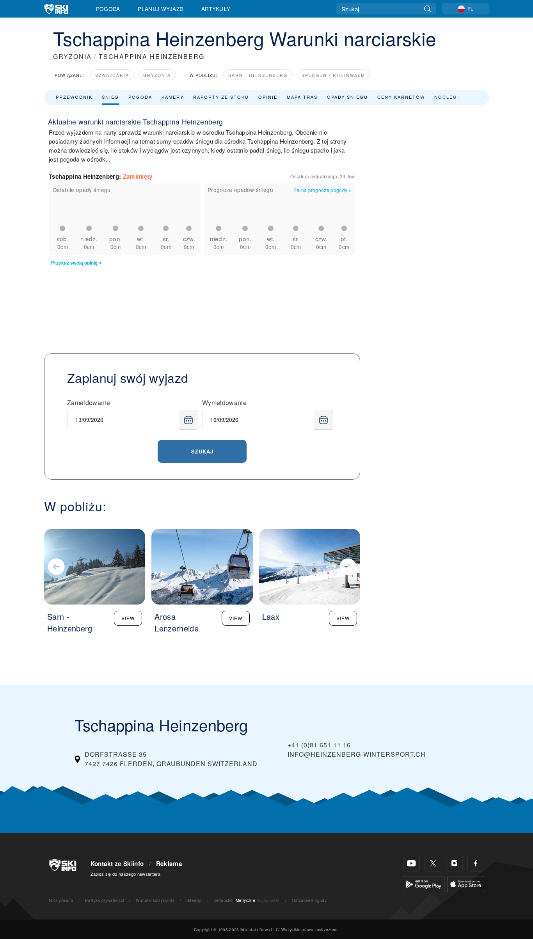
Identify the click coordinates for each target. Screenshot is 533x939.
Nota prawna (61, 900)
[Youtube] (411, 863)
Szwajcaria (112, 75)
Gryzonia (157, 75)
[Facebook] (475, 863)
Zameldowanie (88, 402)
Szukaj (202, 451)
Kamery (173, 97)
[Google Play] (423, 883)
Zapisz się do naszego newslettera (126, 874)
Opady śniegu (347, 97)
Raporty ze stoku (221, 97)
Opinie (267, 97)
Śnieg (110, 97)
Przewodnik (74, 97)
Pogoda (108, 8)
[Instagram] (454, 863)
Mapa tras (302, 97)
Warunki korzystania (155, 900)
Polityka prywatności (104, 900)
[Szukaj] (427, 8)
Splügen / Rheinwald (333, 75)
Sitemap (194, 900)
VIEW (128, 618)
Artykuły (216, 8)
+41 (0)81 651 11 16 (319, 744)
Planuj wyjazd (160, 8)
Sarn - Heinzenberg (258, 75)
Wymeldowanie (224, 402)
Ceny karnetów (401, 97)
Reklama (169, 863)
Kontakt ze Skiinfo (117, 863)
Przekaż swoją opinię (74, 263)
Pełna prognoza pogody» (322, 190)
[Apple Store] (465, 883)
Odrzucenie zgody (309, 900)
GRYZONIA (72, 56)
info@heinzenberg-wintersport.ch (357, 754)
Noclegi (446, 97)
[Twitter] (433, 863)
